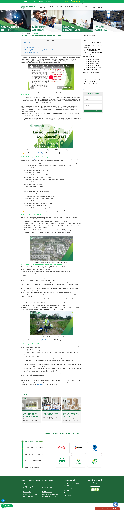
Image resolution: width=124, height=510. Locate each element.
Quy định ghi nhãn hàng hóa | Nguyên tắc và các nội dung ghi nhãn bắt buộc (30, 415)
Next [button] (80, 405)
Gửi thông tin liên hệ (93, 111)
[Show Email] (113, 509)
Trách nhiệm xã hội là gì (36, 153)
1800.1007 (66, 490)
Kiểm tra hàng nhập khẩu (90, 84)
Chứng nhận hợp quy (89, 56)
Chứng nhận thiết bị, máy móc (92, 63)
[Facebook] (90, 483)
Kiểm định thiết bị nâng (90, 76)
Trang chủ (23, 33)
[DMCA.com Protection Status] (95, 489)
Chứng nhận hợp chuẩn (90, 69)
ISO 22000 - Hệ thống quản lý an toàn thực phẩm (93, 46)
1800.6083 (78, 1)
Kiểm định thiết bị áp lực (90, 77)
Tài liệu (35, 1)
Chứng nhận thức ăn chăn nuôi (92, 65)
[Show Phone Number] (116, 509)
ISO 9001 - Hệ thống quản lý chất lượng (92, 39)
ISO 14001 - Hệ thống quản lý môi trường (92, 43)
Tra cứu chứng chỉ (48, 1)
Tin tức (30, 1)
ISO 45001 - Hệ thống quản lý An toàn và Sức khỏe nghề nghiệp (93, 53)
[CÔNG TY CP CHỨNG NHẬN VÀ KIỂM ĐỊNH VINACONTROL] (28, 7)
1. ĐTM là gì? (27, 42)
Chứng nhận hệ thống (89, 35)
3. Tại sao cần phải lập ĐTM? (31, 47)
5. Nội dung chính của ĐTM (31, 52)
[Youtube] (92, 483)
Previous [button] (22, 405)
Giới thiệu (42, 7)
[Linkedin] (98, 483)
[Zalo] (3, 500)
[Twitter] (95, 483)
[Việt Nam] (83, 3)
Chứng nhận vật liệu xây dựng (92, 59)
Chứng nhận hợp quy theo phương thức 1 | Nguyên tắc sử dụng (51, 415)
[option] (31, 410)
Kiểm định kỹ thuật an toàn (91, 72)
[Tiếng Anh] (85, 3)
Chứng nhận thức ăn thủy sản (92, 61)
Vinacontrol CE (41, 384)
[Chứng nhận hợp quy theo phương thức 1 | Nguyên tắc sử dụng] (51, 404)
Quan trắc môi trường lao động (38, 340)
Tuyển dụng (24, 1)
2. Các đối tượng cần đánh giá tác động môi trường (37, 45)
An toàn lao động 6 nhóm (90, 86)
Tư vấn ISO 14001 (35, 211)
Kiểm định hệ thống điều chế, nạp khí (93, 81)
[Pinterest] (101, 483)
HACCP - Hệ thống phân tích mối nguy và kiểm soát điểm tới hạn (92, 50)
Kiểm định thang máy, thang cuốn (92, 79)
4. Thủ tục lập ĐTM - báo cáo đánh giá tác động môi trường (39, 50)
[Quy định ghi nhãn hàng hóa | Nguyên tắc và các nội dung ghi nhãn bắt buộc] (31, 404)
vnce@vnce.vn (66, 1)
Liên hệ (100, 7)
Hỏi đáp (41, 1)
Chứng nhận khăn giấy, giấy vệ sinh (93, 67)
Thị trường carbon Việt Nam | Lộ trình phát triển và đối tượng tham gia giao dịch (71, 415)
